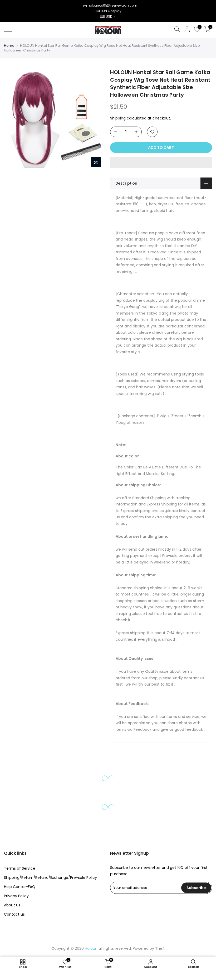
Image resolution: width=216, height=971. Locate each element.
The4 (160, 948)
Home (9, 45)
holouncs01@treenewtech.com (112, 5)
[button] (161, 162)
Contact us (14, 914)
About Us (12, 905)
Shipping (118, 118)
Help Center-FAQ (19, 886)
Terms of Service (19, 868)
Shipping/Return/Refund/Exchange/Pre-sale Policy (50, 877)
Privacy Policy (16, 896)
